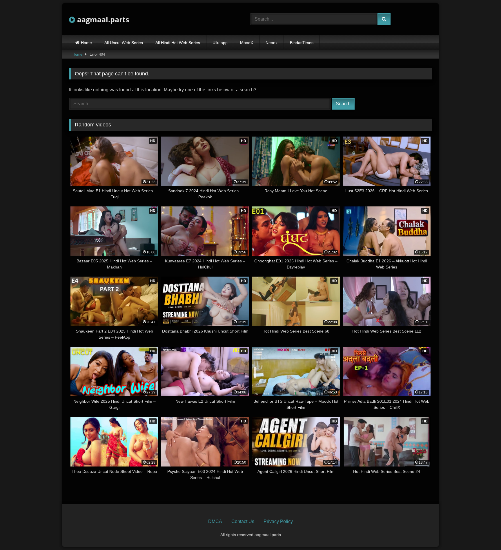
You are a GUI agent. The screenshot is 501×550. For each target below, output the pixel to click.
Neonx (271, 42)
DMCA (215, 521)
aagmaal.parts (102, 19)
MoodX (246, 42)
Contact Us (242, 521)
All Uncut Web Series (123, 42)
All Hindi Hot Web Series (177, 42)
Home (86, 42)
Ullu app (220, 42)
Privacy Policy (278, 521)
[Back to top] (483, 532)
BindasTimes (301, 42)
